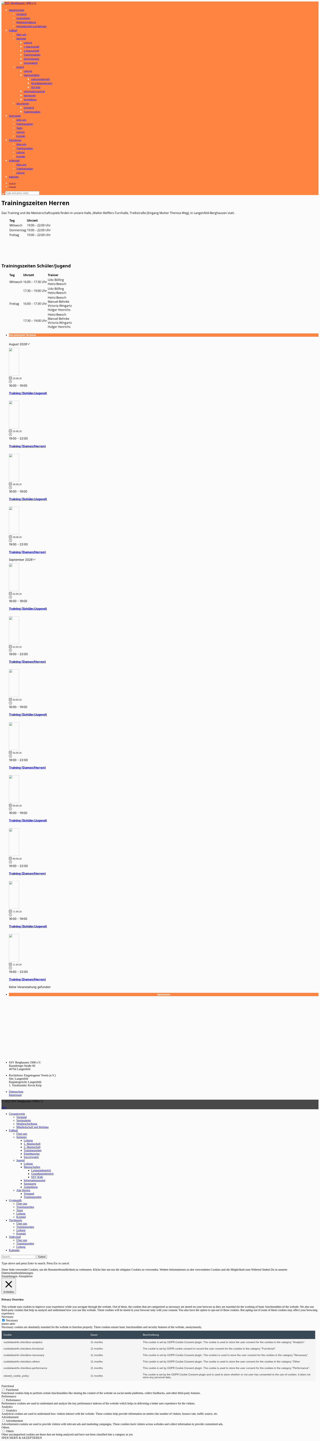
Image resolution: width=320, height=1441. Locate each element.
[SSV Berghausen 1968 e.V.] (19, 3)
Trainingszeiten (32, 54)
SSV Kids (35, 87)
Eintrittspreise (31, 58)
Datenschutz (16, 1091)
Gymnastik (15, 115)
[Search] (2, 193)
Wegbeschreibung (26, 22)
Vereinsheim (23, 18)
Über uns (21, 34)
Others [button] (5, 1427)
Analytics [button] (7, 1406)
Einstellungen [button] (9, 1276)
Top (3, 1107)
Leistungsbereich (40, 79)
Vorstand (21, 14)
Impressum (15, 1095)
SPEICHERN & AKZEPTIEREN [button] (21, 1437)
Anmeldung (30, 99)
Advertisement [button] (10, 1417)
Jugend (20, 67)
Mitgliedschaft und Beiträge (31, 26)
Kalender (14, 176)
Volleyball (14, 160)
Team (19, 128)
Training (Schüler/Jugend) (28, 393)
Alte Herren (22, 103)
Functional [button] (7, 1386)
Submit (42, 1256)
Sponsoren (30, 95)
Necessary (12, 1320)
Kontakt (20, 136)
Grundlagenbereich (41, 83)
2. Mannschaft (31, 50)
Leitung (28, 42)
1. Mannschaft (31, 46)
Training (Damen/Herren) (27, 446)
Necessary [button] (7, 1316)
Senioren (21, 38)
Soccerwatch (31, 63)
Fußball (13, 30)
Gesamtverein (16, 10)
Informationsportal (34, 91)
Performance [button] (8, 1396)
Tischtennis (15, 140)
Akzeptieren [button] (25, 1276)
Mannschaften (32, 75)
